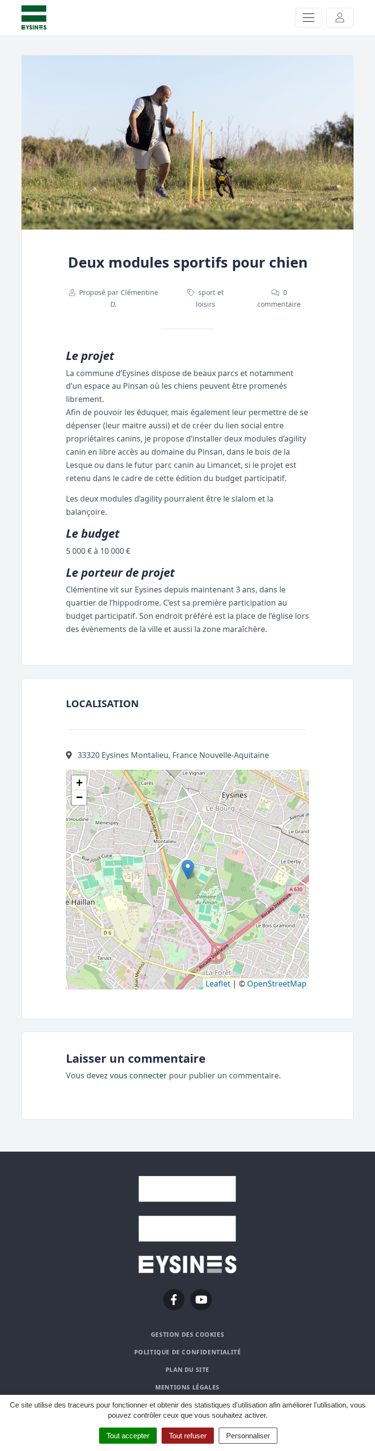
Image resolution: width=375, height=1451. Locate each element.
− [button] (79, 797)
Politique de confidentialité (187, 1352)
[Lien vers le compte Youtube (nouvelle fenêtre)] (201, 1299)
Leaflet (218, 983)
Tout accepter (127, 1435)
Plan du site (187, 1370)
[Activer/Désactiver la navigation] (308, 17)
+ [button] (79, 783)
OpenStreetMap (277, 983)
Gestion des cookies (187, 1334)
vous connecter (138, 1075)
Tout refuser (188, 1435)
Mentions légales (187, 1387)
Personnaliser (248, 1435)
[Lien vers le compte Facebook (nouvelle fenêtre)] (174, 1299)
